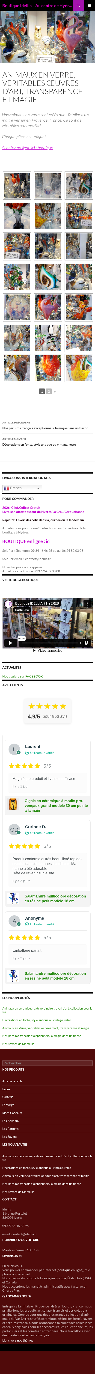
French (15, 488)
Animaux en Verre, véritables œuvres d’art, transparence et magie (45, 1028)
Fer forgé (8, 1105)
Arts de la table (12, 1081)
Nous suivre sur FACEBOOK (22, 676)
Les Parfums (10, 1128)
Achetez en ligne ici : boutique (27, 147)
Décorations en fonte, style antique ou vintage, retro (39, 441)
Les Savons (9, 1136)
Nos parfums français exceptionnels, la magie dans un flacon (45, 425)
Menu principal (89, 5)
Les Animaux (10, 1121)
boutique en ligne (70, 1270)
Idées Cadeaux (12, 1113)
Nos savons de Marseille (18, 1044)
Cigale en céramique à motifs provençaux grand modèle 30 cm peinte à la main (56, 805)
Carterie (7, 1097)
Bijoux (6, 1089)
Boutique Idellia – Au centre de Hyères (37, 5)
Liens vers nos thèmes (17, 1340)
